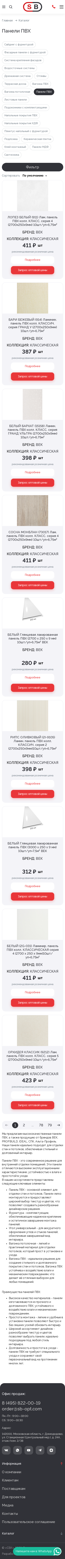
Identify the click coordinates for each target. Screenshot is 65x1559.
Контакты (10, 1514)
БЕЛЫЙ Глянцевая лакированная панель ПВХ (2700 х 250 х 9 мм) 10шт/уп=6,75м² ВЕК (32, 638)
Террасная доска (15, 83)
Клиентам (10, 1480)
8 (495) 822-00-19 (21, 1403)
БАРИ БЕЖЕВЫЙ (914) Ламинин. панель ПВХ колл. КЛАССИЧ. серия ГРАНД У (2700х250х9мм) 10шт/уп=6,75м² (32, 325)
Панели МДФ (40, 146)
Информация (11, 1463)
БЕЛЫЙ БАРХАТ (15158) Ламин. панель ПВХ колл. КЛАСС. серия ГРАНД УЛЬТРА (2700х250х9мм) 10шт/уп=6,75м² (32, 431)
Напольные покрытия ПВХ (20, 115)
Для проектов (13, 1497)
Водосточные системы (19, 68)
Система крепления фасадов (22, 60)
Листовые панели (15, 99)
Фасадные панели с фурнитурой (25, 52)
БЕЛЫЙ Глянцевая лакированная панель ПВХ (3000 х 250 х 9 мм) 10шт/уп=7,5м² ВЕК (32, 847)
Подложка (11, 139)
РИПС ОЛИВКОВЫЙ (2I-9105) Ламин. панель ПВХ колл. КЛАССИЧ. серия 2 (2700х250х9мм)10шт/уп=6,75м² (32, 742)
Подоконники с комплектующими (25, 107)
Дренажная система (17, 76)
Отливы (41, 76)
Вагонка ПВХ (40, 83)
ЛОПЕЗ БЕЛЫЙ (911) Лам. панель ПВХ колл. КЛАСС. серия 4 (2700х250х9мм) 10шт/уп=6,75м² (32, 221)
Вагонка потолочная (17, 91)
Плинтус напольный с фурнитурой (26, 131)
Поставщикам (13, 1489)
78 (41, 1125)
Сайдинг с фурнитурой (18, 44)
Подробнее (32, 259)
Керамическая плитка (37, 139)
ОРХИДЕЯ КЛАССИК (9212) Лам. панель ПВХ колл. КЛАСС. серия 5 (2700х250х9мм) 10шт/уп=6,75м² (33, 1055)
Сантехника (11, 154)
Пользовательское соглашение (28, 1522)
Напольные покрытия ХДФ (21, 123)
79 (50, 1125)
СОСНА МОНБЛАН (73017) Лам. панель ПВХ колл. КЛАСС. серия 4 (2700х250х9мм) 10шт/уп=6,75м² (33, 535)
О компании (11, 1472)
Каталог (24, 20)
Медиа (7, 1505)
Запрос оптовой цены (32, 270)
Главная (7, 20)
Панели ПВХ (44, 91)
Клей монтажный (15, 146)
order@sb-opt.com (22, 1408)
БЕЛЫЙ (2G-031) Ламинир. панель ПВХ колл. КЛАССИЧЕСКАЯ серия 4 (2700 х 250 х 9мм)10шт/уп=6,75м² (33, 951)
